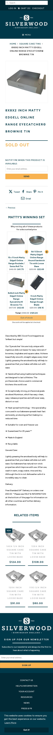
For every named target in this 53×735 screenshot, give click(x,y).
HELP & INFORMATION (26, 686)
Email (28, 198)
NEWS (27, 703)
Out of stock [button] (26, 318)
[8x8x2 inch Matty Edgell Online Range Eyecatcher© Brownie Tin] (26, 82)
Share (29, 192)
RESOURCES (26, 697)
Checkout (38, 8)
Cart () (25, 8)
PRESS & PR (26, 708)
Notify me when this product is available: (25, 162)
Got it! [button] (26, 730)
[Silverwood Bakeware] (26, 22)
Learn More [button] (10, 722)
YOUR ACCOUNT (26, 691)
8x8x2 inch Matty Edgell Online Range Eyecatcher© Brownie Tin (16, 299)
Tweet (17, 192)
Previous (11, 208)
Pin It (40, 192)
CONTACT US (26, 680)
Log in (12, 8)
